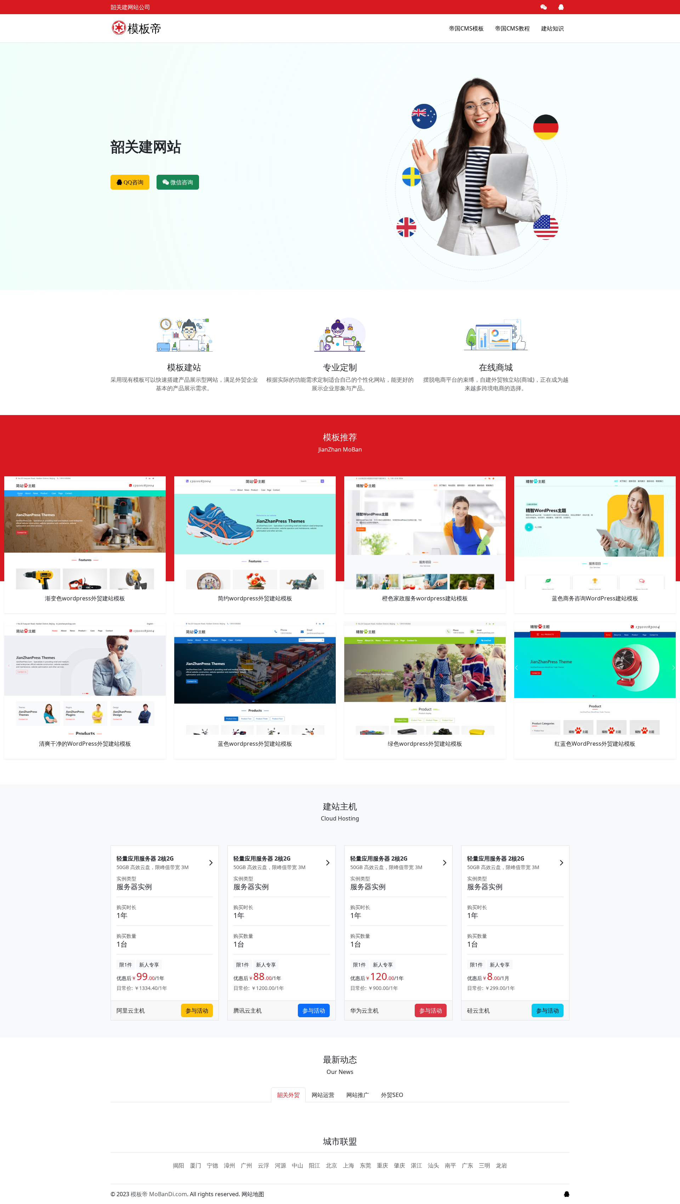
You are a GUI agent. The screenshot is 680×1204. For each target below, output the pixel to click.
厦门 (195, 1165)
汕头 (433, 1165)
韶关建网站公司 (130, 7)
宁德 (212, 1165)
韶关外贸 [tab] (288, 1095)
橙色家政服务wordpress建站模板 (425, 598)
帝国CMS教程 (512, 28)
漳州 (229, 1165)
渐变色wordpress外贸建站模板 (85, 598)
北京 (331, 1165)
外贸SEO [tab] (392, 1095)
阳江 (314, 1165)
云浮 (263, 1165)
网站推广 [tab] (357, 1095)
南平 (450, 1165)
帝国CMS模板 (466, 28)
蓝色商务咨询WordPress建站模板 (595, 598)
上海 (348, 1165)
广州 (246, 1165)
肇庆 (399, 1165)
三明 (484, 1165)
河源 (280, 1165)
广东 (467, 1165)
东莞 (365, 1165)
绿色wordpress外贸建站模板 (425, 743)
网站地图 (253, 1194)
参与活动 (197, 1010)
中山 (297, 1165)
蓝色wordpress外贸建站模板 (255, 743)
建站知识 (552, 28)
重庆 (382, 1165)
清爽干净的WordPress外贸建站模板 (85, 743)
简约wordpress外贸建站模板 (255, 598)
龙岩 (501, 1165)
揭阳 (178, 1165)
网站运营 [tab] (323, 1095)
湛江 (416, 1165)
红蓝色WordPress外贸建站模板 (595, 743)
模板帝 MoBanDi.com (159, 1194)
